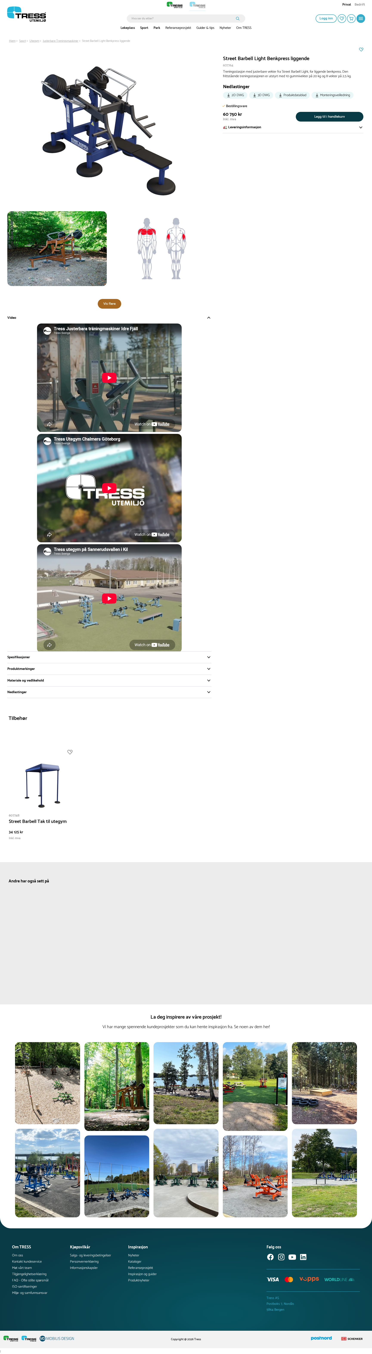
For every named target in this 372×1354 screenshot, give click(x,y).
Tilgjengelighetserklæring (29, 1274)
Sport (144, 28)
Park (156, 28)
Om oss (17, 1255)
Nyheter (225, 28)
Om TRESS (243, 28)
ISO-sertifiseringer (24, 1286)
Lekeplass (128, 28)
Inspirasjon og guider (142, 1274)
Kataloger (134, 1261)
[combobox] (183, 18)
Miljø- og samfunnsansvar (29, 1293)
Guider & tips (205, 28)
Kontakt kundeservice (27, 1261)
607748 (14, 815)
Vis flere (109, 304)
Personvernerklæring (84, 1261)
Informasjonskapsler (84, 1268)
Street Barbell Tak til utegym (38, 821)
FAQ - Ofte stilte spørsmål (30, 1280)
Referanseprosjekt (178, 28)
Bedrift (360, 5)
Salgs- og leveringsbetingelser (90, 1255)
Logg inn (326, 18)
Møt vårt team (22, 1268)
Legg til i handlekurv (329, 117)
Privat (346, 5)
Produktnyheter (138, 1280)
